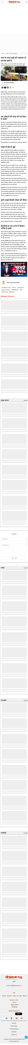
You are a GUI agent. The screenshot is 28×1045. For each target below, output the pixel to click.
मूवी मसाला (25, 996)
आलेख (2, 568)
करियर (20, 996)
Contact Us (14, 1034)
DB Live (14, 1002)
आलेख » (7, 53)
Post (15, 558)
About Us (14, 1023)
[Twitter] (5, 87)
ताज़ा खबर (4, 996)
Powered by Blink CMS (14, 1041)
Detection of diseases (6, 289)
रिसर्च (21, 289)
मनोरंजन (14, 996)
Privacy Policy (14, 1026)
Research (14, 287)
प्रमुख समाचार (5, 400)
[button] (2, 3)
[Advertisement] (14, 18)
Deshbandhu (14, 1007)
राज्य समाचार (9, 996)
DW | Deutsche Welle (9, 82)
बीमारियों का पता (11, 291)
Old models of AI (20, 287)
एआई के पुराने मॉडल (5, 291)
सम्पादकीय (4, 700)
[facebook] (2, 87)
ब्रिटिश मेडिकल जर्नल (15, 289)
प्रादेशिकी (3, 833)
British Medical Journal (6, 287)
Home (3, 53)
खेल (17, 996)
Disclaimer (14, 1031)
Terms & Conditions (14, 1029)
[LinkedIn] (8, 87)
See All (25, 400)
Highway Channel (14, 1004)
